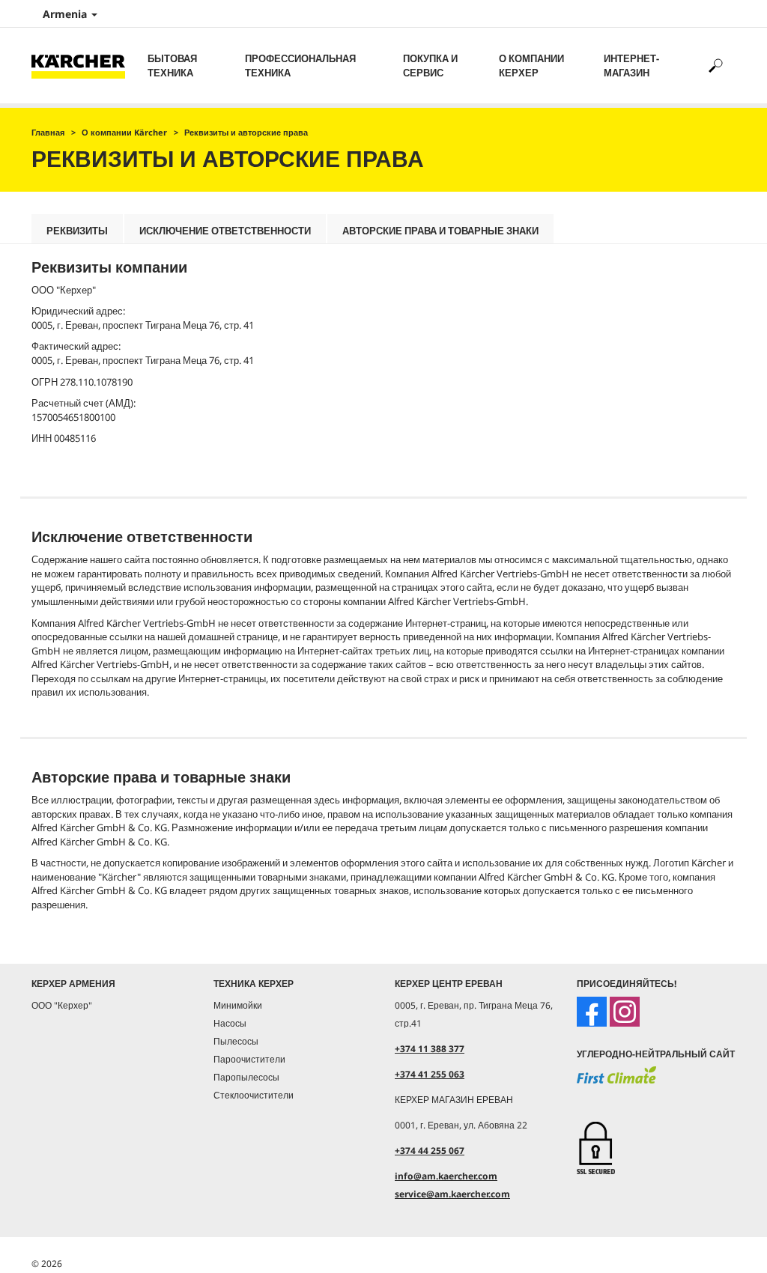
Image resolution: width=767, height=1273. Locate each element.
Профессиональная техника (300, 65)
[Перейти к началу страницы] (730, 1244)
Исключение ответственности (225, 230)
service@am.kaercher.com (452, 1194)
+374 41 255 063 (429, 1074)
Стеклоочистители (253, 1095)
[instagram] (625, 1012)
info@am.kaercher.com (446, 1176)
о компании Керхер (531, 65)
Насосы (229, 1023)
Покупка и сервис (430, 65)
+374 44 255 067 (429, 1150)
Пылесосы (235, 1041)
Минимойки (237, 1005)
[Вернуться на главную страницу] (83, 65)
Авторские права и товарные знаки (440, 230)
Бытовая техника (172, 65)
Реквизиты (77, 230)
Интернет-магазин (631, 65)
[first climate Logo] (616, 1082)
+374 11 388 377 (429, 1048)
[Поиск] (715, 65)
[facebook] (592, 1012)
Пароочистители (249, 1059)
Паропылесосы (246, 1077)
